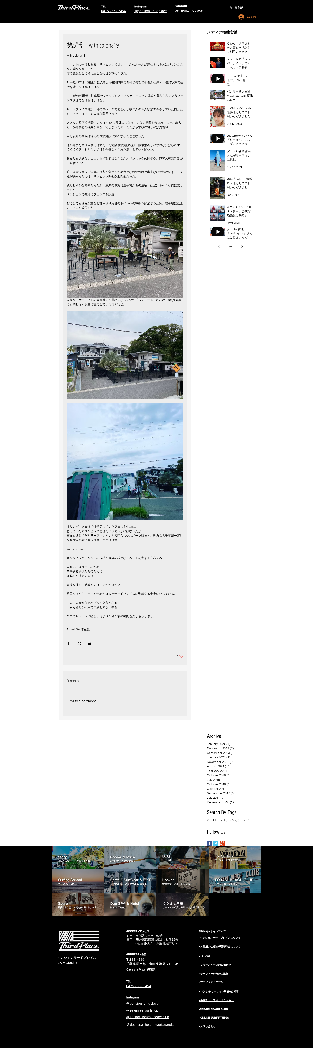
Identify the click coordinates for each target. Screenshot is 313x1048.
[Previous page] (219, 246)
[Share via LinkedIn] (90, 643)
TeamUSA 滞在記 (78, 629)
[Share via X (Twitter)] (79, 643)
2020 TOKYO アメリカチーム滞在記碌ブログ (230, 820)
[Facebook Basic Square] (209, 843)
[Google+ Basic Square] (222, 843)
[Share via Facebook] (69, 643)
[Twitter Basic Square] (215, 843)
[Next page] (242, 246)
